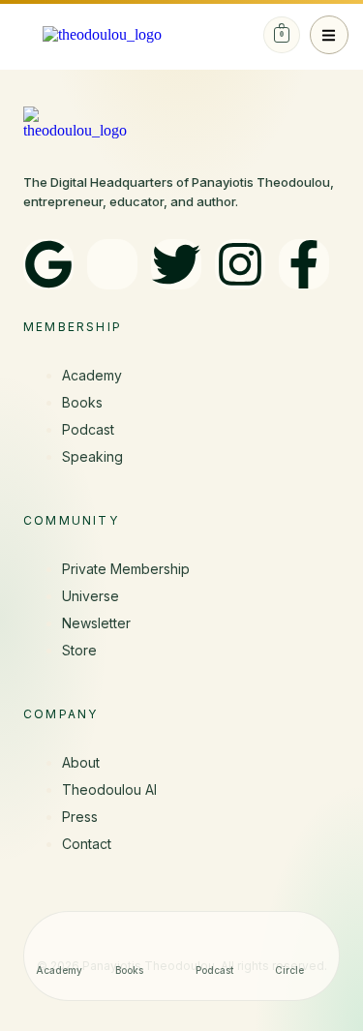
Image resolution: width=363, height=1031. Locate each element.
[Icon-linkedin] (112, 264)
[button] (329, 34)
